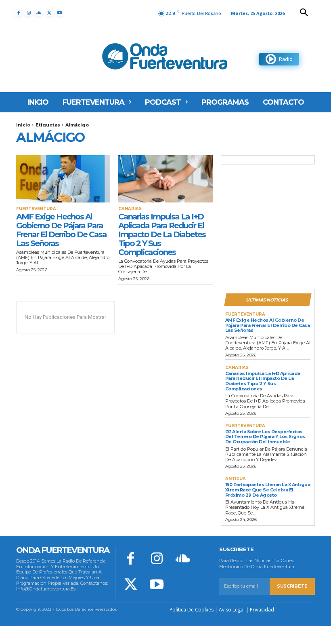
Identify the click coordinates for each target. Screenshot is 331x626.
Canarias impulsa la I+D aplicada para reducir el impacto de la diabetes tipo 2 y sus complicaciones (161, 234)
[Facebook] (18, 13)
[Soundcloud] (39, 13)
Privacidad (262, 609)
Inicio (23, 125)
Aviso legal (232, 609)
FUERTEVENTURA (36, 209)
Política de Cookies (192, 609)
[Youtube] (60, 13)
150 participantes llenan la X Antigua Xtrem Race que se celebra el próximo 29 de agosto (267, 489)
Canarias (130, 209)
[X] (49, 13)
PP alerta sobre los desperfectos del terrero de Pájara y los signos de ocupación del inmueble (265, 437)
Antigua (235, 478)
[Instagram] (28, 13)
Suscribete (292, 586)
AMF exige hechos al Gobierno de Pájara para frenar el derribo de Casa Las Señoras (61, 230)
